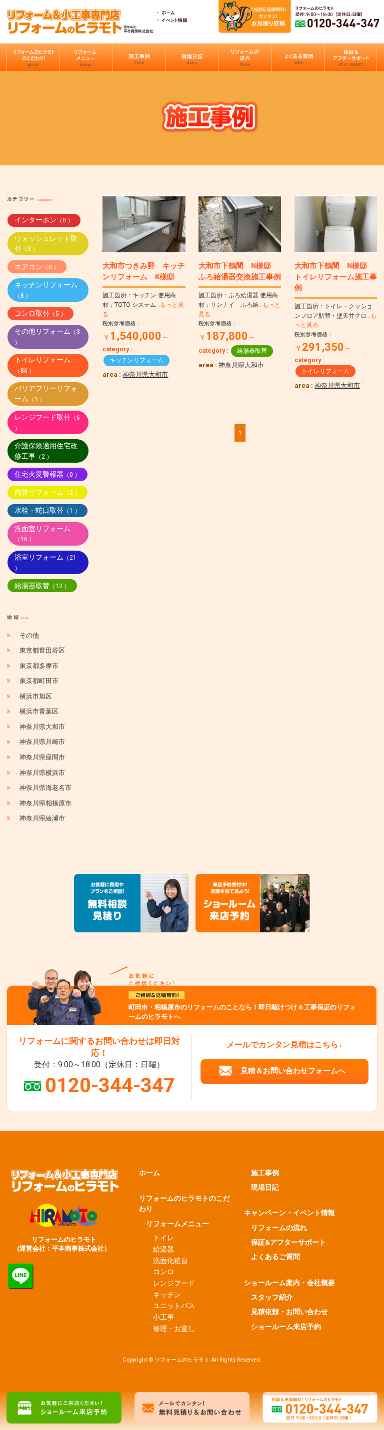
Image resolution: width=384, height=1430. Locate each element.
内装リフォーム (47, 492)
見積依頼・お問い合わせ (289, 1312)
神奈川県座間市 (42, 757)
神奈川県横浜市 (42, 772)
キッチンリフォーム (137, 360)
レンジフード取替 (47, 422)
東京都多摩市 (39, 666)
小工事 (163, 1317)
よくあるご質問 (275, 1257)
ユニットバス (174, 1306)
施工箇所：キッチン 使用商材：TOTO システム (143, 304)
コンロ (163, 1272)
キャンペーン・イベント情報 (289, 1213)
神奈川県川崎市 (42, 741)
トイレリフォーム (326, 371)
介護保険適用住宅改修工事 (46, 451)
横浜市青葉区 (39, 711)
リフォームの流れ (279, 1228)
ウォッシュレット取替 (46, 243)
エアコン (37, 267)
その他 (29, 635)
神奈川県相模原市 (46, 803)
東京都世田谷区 (42, 650)
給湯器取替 (252, 350)
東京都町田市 (39, 681)
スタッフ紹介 (272, 1297)
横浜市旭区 (36, 696)
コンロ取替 (40, 313)
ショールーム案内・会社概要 (289, 1283)
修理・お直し (174, 1329)
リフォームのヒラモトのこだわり (184, 1203)
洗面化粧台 (170, 1261)
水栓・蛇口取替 (47, 510)
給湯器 (163, 1249)
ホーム (149, 1173)
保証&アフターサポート (288, 1242)
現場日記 (265, 1187)
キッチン (167, 1295)
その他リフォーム (47, 336)
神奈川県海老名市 (46, 787)
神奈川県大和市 (145, 374)
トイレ (163, 1238)
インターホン (44, 220)
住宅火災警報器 (47, 474)
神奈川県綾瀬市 (42, 818)
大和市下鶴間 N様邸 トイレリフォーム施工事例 (335, 276)
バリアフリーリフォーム (46, 393)
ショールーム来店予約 (286, 1327)
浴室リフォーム (45, 562)
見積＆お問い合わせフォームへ (293, 1070)
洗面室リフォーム (42, 534)
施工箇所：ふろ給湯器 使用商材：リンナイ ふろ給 (239, 304)
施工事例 (265, 1173)
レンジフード (174, 1283)
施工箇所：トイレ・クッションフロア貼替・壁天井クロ (335, 315)
